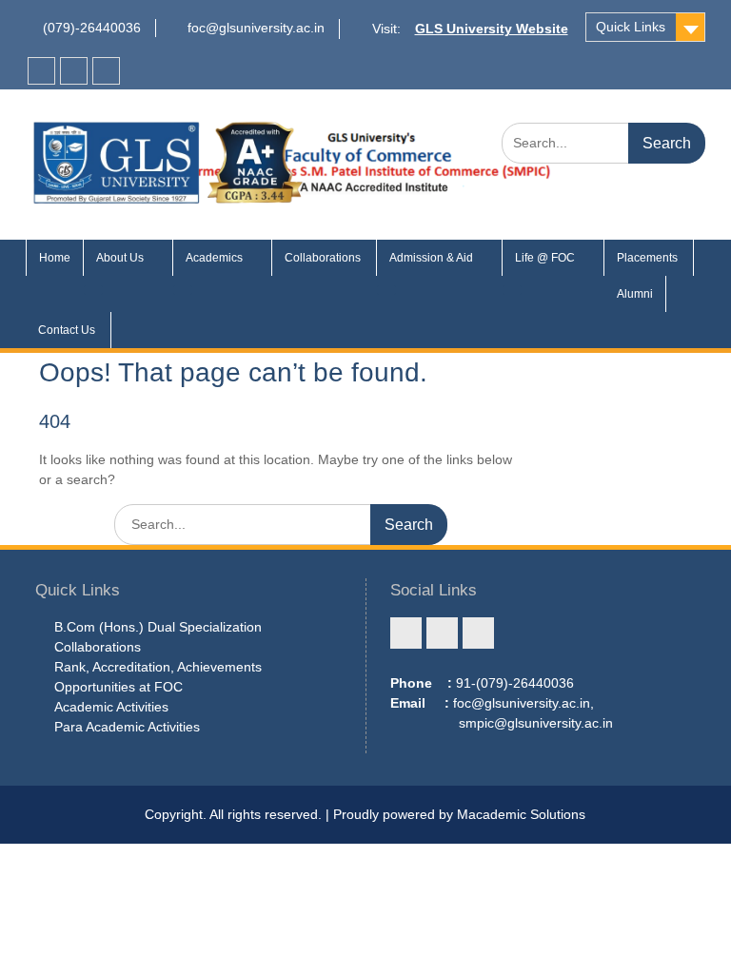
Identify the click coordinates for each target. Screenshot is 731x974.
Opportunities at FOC (118, 686)
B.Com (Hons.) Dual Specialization (158, 626)
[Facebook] (41, 71)
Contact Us (68, 330)
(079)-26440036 (92, 27)
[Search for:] (603, 142)
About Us (120, 257)
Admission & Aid (431, 257)
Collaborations (324, 257)
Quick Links (630, 26)
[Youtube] (106, 71)
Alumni (635, 294)
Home (54, 257)
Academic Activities (111, 706)
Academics (214, 257)
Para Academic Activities (127, 726)
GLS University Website (491, 28)
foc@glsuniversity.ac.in (256, 27)
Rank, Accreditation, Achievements (158, 666)
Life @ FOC (545, 257)
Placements (649, 257)
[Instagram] (74, 71)
